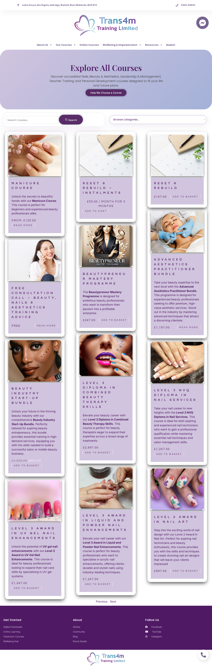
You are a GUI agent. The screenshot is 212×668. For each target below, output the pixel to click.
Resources (152, 45)
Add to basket (185, 196)
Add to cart (96, 211)
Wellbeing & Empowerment (120, 45)
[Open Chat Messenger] (202, 23)
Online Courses (89, 45)
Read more (23, 225)
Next (113, 601)
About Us (42, 45)
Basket (170, 45)
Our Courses (64, 45)
